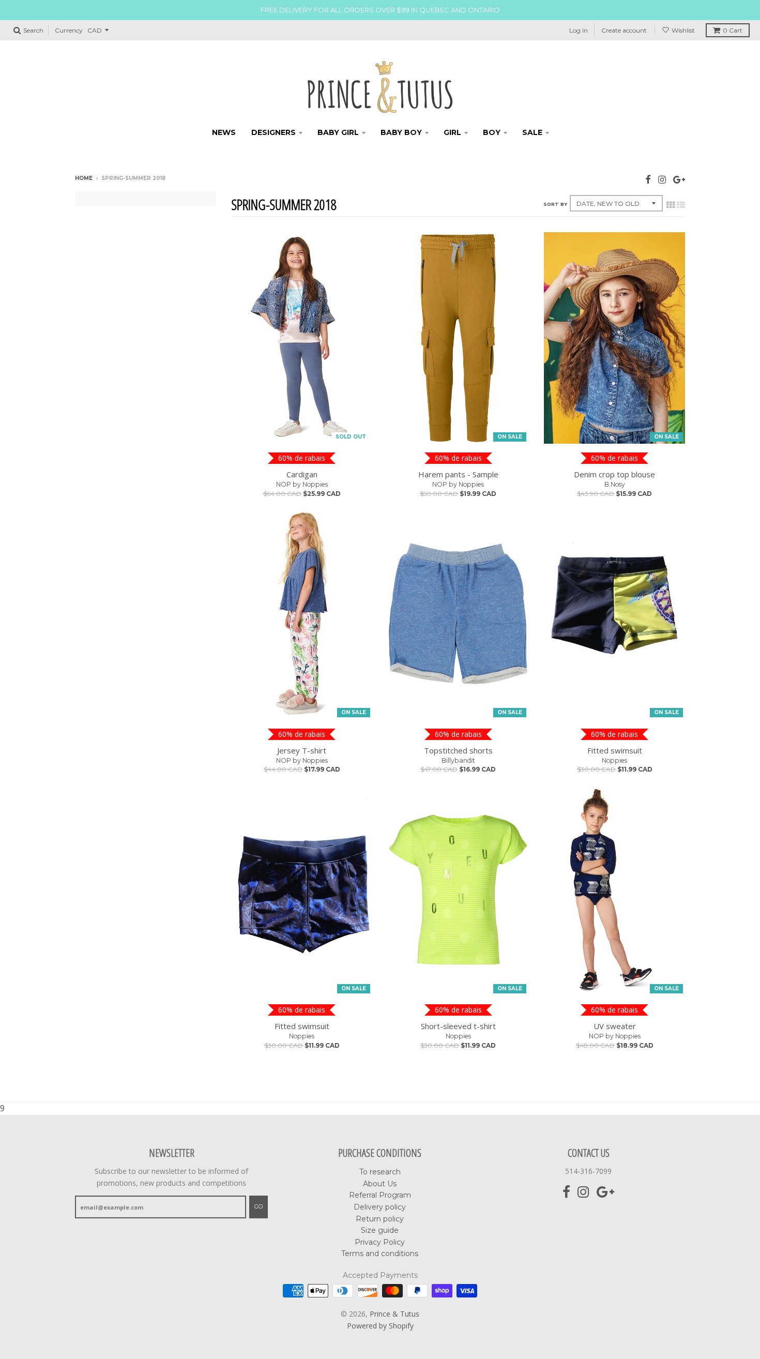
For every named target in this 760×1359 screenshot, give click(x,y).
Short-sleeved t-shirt (458, 1026)
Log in (578, 30)
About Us (380, 1183)
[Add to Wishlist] (360, 431)
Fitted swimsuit (614, 750)
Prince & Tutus (394, 1314)
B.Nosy (614, 484)
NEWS (224, 132)
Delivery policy (380, 1207)
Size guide (380, 1230)
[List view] (681, 205)
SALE (532, 132)
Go (258, 1206)
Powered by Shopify (380, 1326)
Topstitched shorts (458, 750)
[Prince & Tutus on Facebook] (648, 179)
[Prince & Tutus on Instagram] (662, 179)
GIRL (452, 132)
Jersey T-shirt (301, 750)
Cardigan (301, 474)
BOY (491, 132)
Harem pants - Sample (458, 474)
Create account (624, 30)
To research (380, 1171)
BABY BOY (401, 132)
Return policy (380, 1219)
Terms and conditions (379, 1253)
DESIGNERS (273, 132)
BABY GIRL (338, 132)
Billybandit (458, 760)
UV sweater (615, 1026)
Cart (732, 30)
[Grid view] (670, 205)
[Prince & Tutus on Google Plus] (679, 179)
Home (84, 178)
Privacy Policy (380, 1242)
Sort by (555, 204)
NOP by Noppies (302, 484)
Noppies (614, 760)
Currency (69, 30)
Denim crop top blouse (614, 474)
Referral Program (380, 1195)
